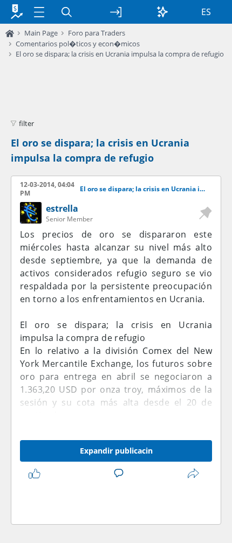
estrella (62, 208)
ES (206, 12)
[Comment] (121, 473)
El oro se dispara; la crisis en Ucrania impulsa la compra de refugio (120, 54)
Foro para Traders (96, 33)
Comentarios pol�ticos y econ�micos (78, 43)
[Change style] (162, 12)
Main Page (41, 33)
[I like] (37, 473)
